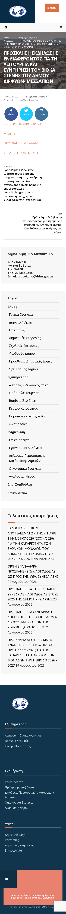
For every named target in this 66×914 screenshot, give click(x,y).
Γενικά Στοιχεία (21, 314)
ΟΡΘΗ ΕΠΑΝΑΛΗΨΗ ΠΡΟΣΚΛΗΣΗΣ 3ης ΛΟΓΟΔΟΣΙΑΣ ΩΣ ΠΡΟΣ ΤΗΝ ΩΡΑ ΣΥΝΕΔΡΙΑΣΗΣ (33, 571)
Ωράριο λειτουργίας (24, 393)
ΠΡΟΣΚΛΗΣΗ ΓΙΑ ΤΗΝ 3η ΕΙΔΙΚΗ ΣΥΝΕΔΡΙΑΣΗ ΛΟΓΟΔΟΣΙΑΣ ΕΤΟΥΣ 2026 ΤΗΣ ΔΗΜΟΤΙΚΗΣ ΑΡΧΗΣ (33, 594)
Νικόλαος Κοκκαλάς (29, 100)
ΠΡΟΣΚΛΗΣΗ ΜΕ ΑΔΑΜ (21, 143)
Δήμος (12, 307)
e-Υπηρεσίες (18, 424)
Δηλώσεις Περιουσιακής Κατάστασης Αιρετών (27, 458)
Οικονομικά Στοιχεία (25, 468)
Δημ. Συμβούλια (20, 484)
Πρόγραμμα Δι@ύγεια (25, 448)
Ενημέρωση (16, 432)
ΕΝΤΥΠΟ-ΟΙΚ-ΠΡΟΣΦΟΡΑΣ (23, 124)
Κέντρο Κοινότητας (23, 408)
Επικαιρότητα (19, 440)
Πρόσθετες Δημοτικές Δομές (30, 361)
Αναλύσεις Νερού (22, 476)
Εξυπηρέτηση (18, 377)
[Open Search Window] (60, 27)
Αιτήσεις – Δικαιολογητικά (29, 385)
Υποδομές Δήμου (22, 353)
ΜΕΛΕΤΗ (10, 134)
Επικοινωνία (17, 493)
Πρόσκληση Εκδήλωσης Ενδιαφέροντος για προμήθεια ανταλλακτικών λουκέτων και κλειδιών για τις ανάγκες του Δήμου (42, 223)
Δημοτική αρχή (15, 835)
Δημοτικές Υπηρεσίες (25, 338)
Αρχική (13, 298)
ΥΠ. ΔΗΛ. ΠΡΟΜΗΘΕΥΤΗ (21, 153)
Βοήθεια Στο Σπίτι (22, 400)
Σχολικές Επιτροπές (24, 345)
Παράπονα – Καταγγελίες (27, 416)
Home (6, 37)
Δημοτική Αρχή (20, 322)
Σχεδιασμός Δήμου (23, 369)
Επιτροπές (17, 330)
